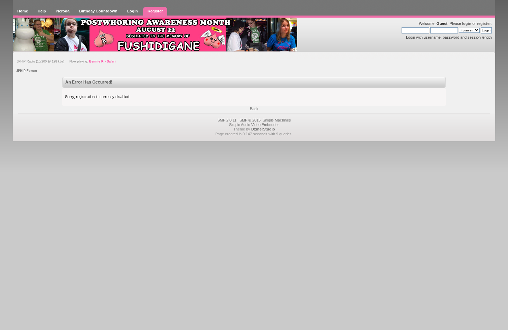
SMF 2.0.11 (226, 120)
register (484, 23)
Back (254, 109)
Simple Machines (277, 120)
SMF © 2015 (250, 120)
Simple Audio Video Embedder (254, 125)
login (466, 23)
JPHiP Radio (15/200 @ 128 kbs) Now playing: (66, 61)
